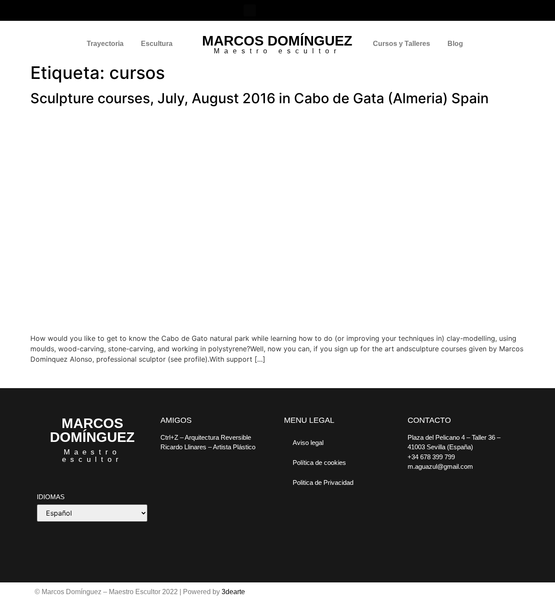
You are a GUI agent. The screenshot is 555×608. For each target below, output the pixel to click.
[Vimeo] (287, 10)
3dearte (233, 591)
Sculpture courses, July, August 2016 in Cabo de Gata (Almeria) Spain (259, 98)
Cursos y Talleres (401, 43)
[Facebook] (250, 10)
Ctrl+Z (169, 437)
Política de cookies (319, 462)
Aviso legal (308, 442)
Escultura (157, 43)
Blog (455, 43)
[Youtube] (306, 10)
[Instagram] (268, 10)
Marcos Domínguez (277, 41)
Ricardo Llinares (183, 447)
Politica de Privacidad (323, 482)
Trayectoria (105, 43)
